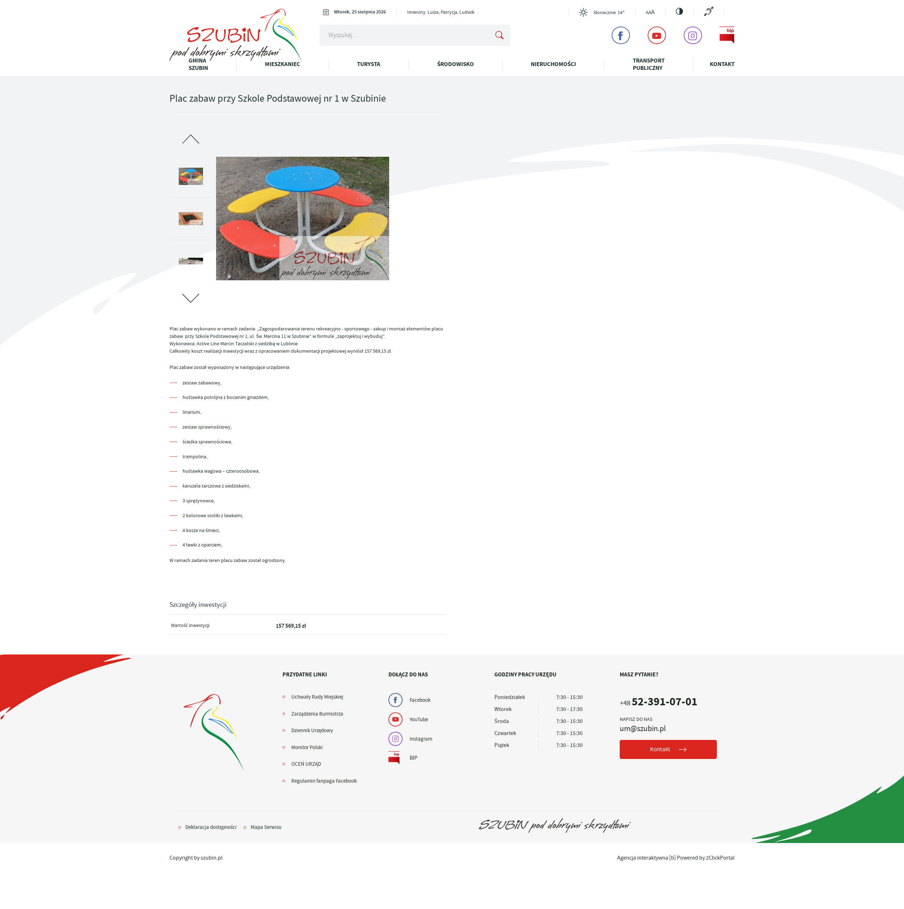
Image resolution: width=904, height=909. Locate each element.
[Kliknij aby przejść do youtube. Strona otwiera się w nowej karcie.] (657, 35)
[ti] (672, 857)
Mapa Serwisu (266, 827)
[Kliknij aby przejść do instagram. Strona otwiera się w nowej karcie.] (693, 35)
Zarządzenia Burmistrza (317, 713)
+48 (658, 703)
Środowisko (455, 64)
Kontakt (722, 64)
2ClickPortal (720, 857)
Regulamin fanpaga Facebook (324, 780)
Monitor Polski (307, 747)
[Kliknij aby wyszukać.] (499, 35)
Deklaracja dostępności (211, 827)
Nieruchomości (553, 64)
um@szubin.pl (643, 729)
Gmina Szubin (198, 64)
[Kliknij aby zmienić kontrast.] (679, 11)
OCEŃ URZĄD (306, 763)
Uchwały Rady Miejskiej (317, 696)
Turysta (368, 64)
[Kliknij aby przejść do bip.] (727, 35)
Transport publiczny (649, 64)
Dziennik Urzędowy (312, 730)
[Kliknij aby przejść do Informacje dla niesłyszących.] (709, 12)
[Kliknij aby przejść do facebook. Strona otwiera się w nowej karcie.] (621, 35)
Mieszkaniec (282, 64)
